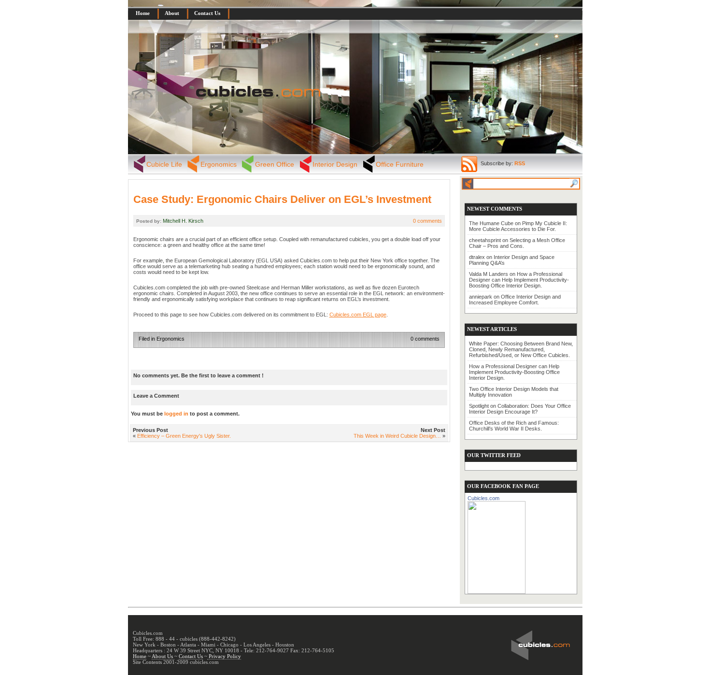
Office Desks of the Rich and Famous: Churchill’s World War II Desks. (514, 425)
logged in (176, 413)
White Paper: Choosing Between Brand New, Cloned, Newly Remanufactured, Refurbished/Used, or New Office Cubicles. (521, 349)
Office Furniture (400, 164)
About (172, 13)
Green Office (274, 164)
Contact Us (207, 13)
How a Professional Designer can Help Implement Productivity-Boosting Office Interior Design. (519, 279)
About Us (163, 656)
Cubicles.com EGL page (357, 314)
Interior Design (334, 164)
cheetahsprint (485, 240)
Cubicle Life (164, 164)
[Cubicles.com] (496, 545)
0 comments (427, 221)
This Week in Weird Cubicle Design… (397, 436)
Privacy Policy (224, 656)
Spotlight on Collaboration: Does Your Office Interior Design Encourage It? (520, 409)
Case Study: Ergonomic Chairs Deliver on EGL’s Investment (282, 199)
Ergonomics (218, 164)
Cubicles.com (483, 498)
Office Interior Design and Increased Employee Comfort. (515, 299)
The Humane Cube (491, 223)
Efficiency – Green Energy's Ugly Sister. (184, 436)
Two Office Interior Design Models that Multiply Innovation (513, 392)
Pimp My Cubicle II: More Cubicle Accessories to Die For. (518, 226)
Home (143, 13)
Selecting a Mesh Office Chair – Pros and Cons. (517, 243)
